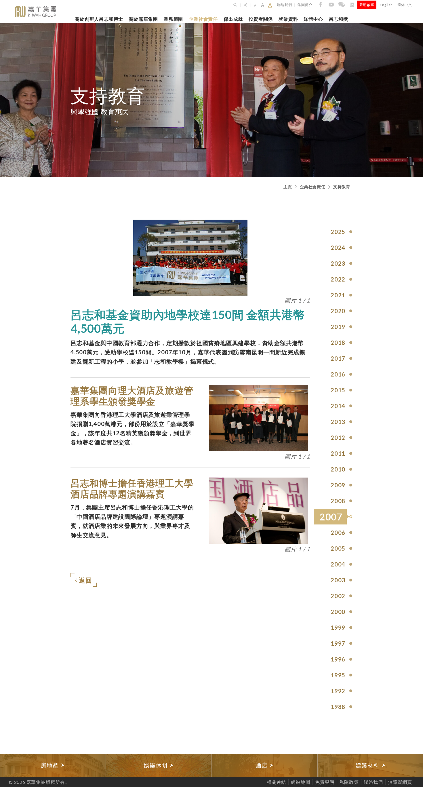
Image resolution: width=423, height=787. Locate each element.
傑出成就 (233, 19)
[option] (53, 765)
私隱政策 (349, 782)
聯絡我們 (284, 5)
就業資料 (288, 19)
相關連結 (276, 782)
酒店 (262, 765)
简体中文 (404, 5)
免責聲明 (324, 782)
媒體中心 (313, 19)
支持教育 (341, 186)
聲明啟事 (366, 5)
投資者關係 (261, 19)
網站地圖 (300, 782)
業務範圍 (173, 19)
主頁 (287, 186)
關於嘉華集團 (143, 19)
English (386, 5)
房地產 (50, 765)
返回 (85, 580)
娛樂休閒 (156, 765)
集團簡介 (305, 5)
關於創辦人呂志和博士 (99, 19)
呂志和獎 (338, 19)
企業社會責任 (203, 19)
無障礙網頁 (400, 782)
